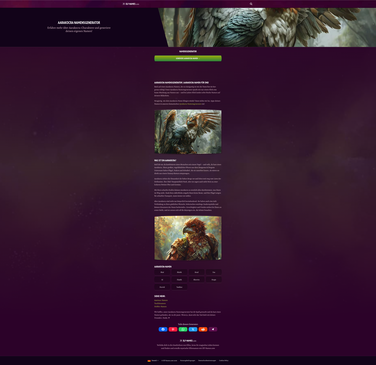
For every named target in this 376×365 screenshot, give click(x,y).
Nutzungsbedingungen (187, 360)
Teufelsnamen (160, 303)
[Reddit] (203, 329)
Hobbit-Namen (160, 306)
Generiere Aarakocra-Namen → (188, 58)
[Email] (213, 329)
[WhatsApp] (183, 329)
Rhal (162, 272)
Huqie (214, 279)
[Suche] (251, 4)
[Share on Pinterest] (173, 329)
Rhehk (179, 272)
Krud (196, 272)
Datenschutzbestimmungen (207, 360)
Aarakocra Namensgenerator (190, 104)
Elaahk (179, 279)
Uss (214, 272)
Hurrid (162, 287)
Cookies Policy (223, 360)
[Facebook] (163, 329)
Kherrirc (196, 279)
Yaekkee (179, 287)
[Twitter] (193, 329)
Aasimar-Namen (161, 300)
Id (162, 279)
